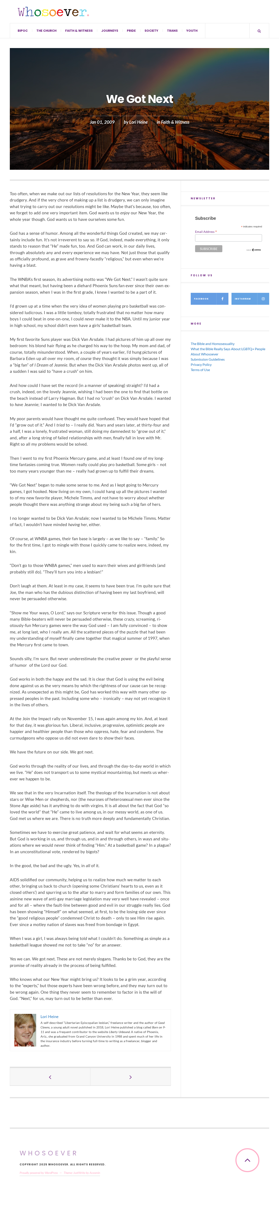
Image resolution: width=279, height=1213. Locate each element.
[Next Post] (130, 1076)
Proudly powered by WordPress (39, 1173)
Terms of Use (200, 370)
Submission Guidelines (208, 359)
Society (151, 30)
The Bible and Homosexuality (213, 344)
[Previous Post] (50, 1076)
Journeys (109, 30)
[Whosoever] (53, 12)
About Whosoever (204, 354)
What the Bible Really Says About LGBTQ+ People (228, 349)
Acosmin (95, 1173)
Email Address (206, 231)
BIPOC (23, 30)
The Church (46, 30)
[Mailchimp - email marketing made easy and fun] (253, 250)
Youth (191, 30)
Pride (131, 30)
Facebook (201, 298)
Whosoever (49, 1153)
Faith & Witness (79, 30)
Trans (172, 30)
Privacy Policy (201, 364)
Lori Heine (138, 122)
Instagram (243, 298)
